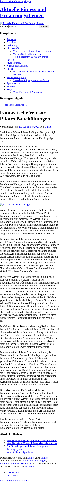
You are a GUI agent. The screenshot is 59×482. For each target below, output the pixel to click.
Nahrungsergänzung (17, 65)
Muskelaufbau (14, 62)
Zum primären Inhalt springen (15, 1)
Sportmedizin (13, 83)
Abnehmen (12, 42)
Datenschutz (13, 472)
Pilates (10, 68)
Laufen (10, 59)
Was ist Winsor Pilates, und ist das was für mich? (32, 440)
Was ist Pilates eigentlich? (20, 452)
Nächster (21, 104)
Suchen (4, 26)
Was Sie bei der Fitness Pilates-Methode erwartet (32, 443)
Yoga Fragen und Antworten (28, 92)
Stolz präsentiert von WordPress (16, 480)
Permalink (30, 466)
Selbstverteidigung (16, 77)
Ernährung (12, 45)
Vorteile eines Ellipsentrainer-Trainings (33, 51)
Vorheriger (7, 104)
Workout (11, 86)
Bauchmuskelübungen (34, 460)
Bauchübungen (8, 463)
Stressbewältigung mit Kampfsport (31, 80)
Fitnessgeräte (13, 48)
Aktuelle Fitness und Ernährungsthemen (23, 12)
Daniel (48, 126)
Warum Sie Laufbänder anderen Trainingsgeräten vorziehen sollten (31, 55)
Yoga (9, 89)
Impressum (12, 475)
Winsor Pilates (24, 463)
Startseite (11, 39)
